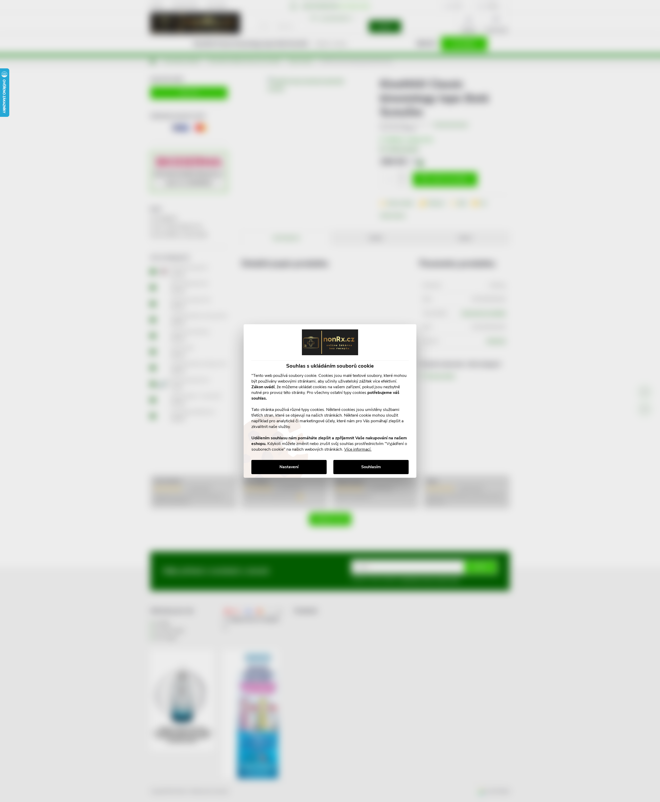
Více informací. (358, 449)
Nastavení (289, 467)
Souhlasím (371, 467)
